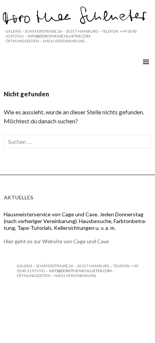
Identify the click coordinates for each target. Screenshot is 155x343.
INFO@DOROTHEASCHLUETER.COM (58, 36)
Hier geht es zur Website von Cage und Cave (56, 241)
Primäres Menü (146, 62)
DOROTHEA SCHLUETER (42, 62)
